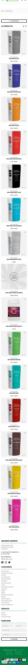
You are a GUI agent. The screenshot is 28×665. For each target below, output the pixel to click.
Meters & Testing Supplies (7, 594)
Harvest (3, 585)
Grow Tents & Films (5, 577)
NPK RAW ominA (14, 527)
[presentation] (25, 31)
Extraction (3, 575)
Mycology (3, 596)
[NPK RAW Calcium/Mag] (14, 210)
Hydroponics (4, 589)
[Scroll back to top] (14, 662)
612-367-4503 (6, 554)
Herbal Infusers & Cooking (7, 587)
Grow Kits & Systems (6, 579)
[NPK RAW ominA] (14, 511)
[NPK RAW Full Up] (14, 410)
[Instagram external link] (6, 562)
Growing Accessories (6, 583)
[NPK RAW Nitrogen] (14, 343)
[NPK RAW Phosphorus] (14, 143)
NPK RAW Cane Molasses (14, 460)
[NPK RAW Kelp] (14, 377)
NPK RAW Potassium (14, 92)
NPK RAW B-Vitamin (14, 493)
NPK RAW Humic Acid (14, 192)
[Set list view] (26, 26)
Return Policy (9, 652)
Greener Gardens (21, 650)
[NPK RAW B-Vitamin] (14, 477)
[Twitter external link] (9, 562)
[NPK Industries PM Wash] (14, 276)
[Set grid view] (23, 26)
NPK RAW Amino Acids (14, 259)
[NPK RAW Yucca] (14, 109)
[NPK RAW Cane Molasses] (14, 444)
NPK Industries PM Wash (14, 293)
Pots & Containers (5, 602)
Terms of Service (9, 654)
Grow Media (4, 581)
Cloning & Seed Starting (6, 573)
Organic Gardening (5, 598)
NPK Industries (9, 11)
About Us (3, 612)
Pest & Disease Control (6, 600)
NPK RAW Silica (14, 58)
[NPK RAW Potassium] (14, 76)
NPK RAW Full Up (14, 427)
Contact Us (3, 614)
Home (2, 11)
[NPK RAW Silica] (14, 42)
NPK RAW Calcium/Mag (14, 226)
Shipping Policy (18, 652)
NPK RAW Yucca (14, 125)
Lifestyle (3, 590)
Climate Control (5, 571)
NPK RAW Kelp (14, 393)
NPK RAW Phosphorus (14, 159)
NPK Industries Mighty (14, 326)
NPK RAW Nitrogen (14, 360)
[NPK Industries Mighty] (14, 310)
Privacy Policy (19, 654)
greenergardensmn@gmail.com (10, 552)
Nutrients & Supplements (7, 604)
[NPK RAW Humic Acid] (14, 176)
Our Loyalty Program (6, 616)
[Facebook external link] (2, 562)
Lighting (3, 592)
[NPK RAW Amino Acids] (14, 243)
